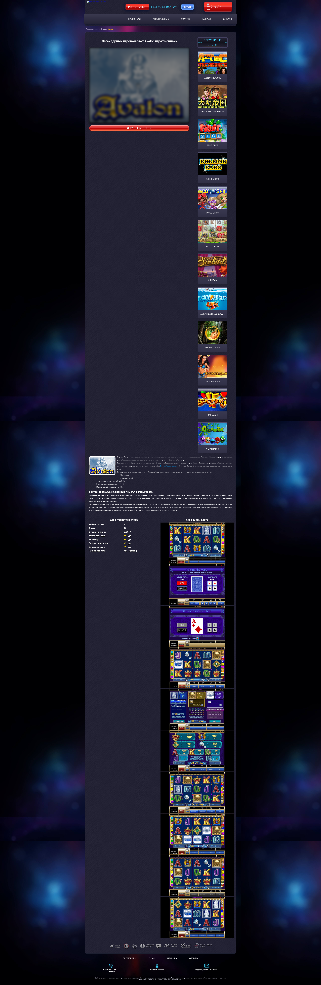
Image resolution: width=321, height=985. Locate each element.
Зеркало (227, 19)
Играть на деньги (139, 128)
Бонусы (206, 19)
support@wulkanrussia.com (206, 969)
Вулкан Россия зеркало (169, 466)
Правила (172, 958)
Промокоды (129, 958)
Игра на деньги (161, 19)
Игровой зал (134, 19)
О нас (152, 958)
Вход (187, 6)
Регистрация (137, 6)
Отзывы (193, 958)
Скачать (185, 19)
